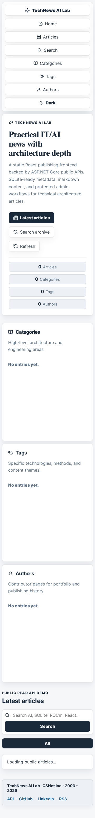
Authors (51, 89)
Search (51, 50)
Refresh (27, 246)
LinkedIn (46, 799)
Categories (51, 63)
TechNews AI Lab (51, 10)
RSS (63, 799)
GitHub (25, 799)
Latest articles (35, 217)
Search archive (35, 232)
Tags (50, 76)
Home (51, 23)
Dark (51, 102)
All (47, 743)
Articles (50, 37)
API (10, 799)
